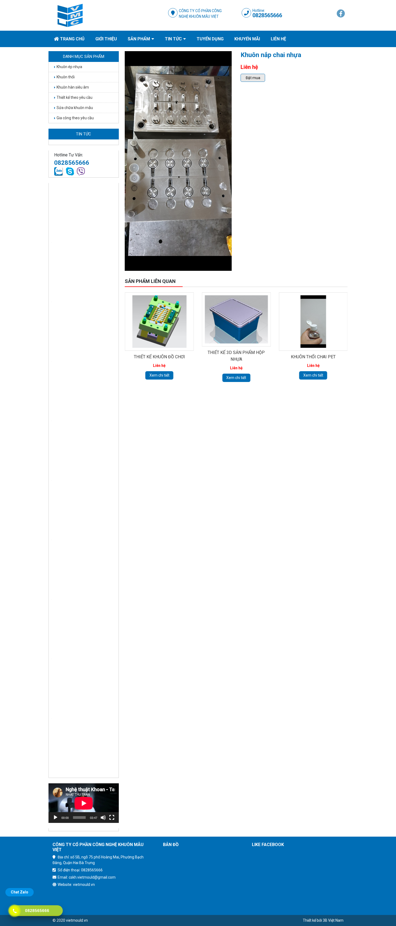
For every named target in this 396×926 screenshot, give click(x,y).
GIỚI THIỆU (106, 38)
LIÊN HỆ (278, 38)
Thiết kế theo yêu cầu (74, 97)
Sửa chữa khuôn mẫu (75, 108)
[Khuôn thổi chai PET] (313, 321)
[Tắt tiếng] (103, 817)
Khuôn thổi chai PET (313, 356)
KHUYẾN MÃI (247, 38)
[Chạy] (55, 817)
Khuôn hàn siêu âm (73, 87)
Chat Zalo (19, 892)
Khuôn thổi (66, 77)
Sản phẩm (139, 38)
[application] (83, 803)
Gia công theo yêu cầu (75, 118)
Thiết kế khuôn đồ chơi (159, 356)
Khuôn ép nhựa (69, 67)
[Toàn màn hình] (111, 817)
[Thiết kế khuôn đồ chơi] (159, 321)
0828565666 (267, 15)
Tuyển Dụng (210, 38)
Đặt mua (253, 78)
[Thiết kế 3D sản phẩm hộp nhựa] (236, 319)
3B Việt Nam (333, 920)
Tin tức (173, 38)
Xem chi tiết (159, 375)
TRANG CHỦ (72, 38)
